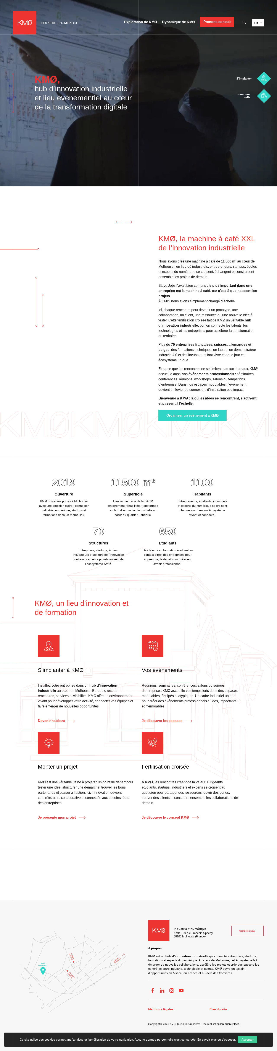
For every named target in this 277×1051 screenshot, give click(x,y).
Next (129, 222)
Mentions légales (161, 1009)
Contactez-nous (247, 931)
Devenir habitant (51, 721)
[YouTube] (181, 990)
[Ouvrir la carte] (73, 972)
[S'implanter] (264, 79)
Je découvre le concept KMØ (165, 817)
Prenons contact (217, 22)
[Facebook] (152, 990)
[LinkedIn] (162, 990)
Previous (117, 222)
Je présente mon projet (57, 817)
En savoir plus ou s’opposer (216, 1039)
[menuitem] (258, 22)
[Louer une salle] (264, 96)
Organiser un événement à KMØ (192, 415)
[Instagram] (171, 990)
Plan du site (218, 1009)
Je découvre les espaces (162, 721)
